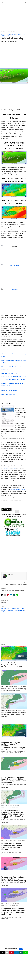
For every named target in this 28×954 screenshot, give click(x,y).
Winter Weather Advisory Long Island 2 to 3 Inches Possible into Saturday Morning (11, 846)
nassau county (21, 34)
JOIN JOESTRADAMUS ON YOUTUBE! (13, 379)
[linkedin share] (11, 595)
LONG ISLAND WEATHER (9, 390)
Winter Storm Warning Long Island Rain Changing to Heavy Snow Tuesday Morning (13, 879)
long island (14, 34)
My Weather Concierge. (18, 489)
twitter (14, 468)
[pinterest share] (8, 595)
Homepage (3, 31)
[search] (26, 2)
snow (11, 873)
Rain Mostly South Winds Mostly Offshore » (16, 584)
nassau (14, 608)
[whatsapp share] (14, 595)
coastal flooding (5, 34)
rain (18, 608)
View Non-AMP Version (18, 925)
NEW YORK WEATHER (8, 394)
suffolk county (11, 31)
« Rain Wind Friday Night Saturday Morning (12, 590)
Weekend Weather (19, 610)
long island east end (13, 805)
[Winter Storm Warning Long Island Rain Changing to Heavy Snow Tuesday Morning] (14, 863)
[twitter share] (2, 595)
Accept (21, 948)
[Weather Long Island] (14, 2)
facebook (6, 468)
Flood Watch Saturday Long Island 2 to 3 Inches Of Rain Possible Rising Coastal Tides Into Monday (13, 689)
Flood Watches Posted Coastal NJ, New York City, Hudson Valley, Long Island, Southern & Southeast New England (12, 814)
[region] (14, 16)
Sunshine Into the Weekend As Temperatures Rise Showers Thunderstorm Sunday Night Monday (14, 665)
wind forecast (4, 611)
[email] (7, 952)
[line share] (17, 595)
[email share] (5, 595)
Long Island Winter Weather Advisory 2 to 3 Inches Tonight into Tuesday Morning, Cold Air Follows (14, 911)
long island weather (5, 608)
